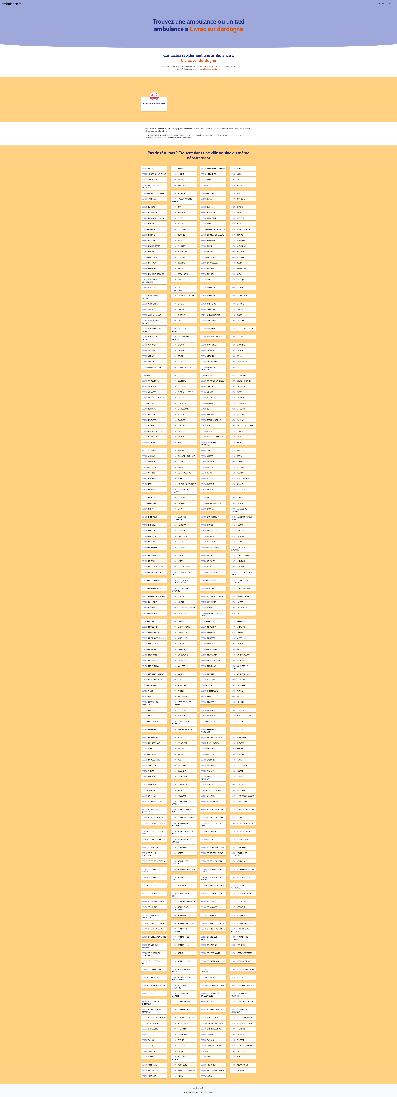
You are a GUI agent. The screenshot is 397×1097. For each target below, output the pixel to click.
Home (383, 4)
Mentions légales (198, 1088)
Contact (391, 4)
